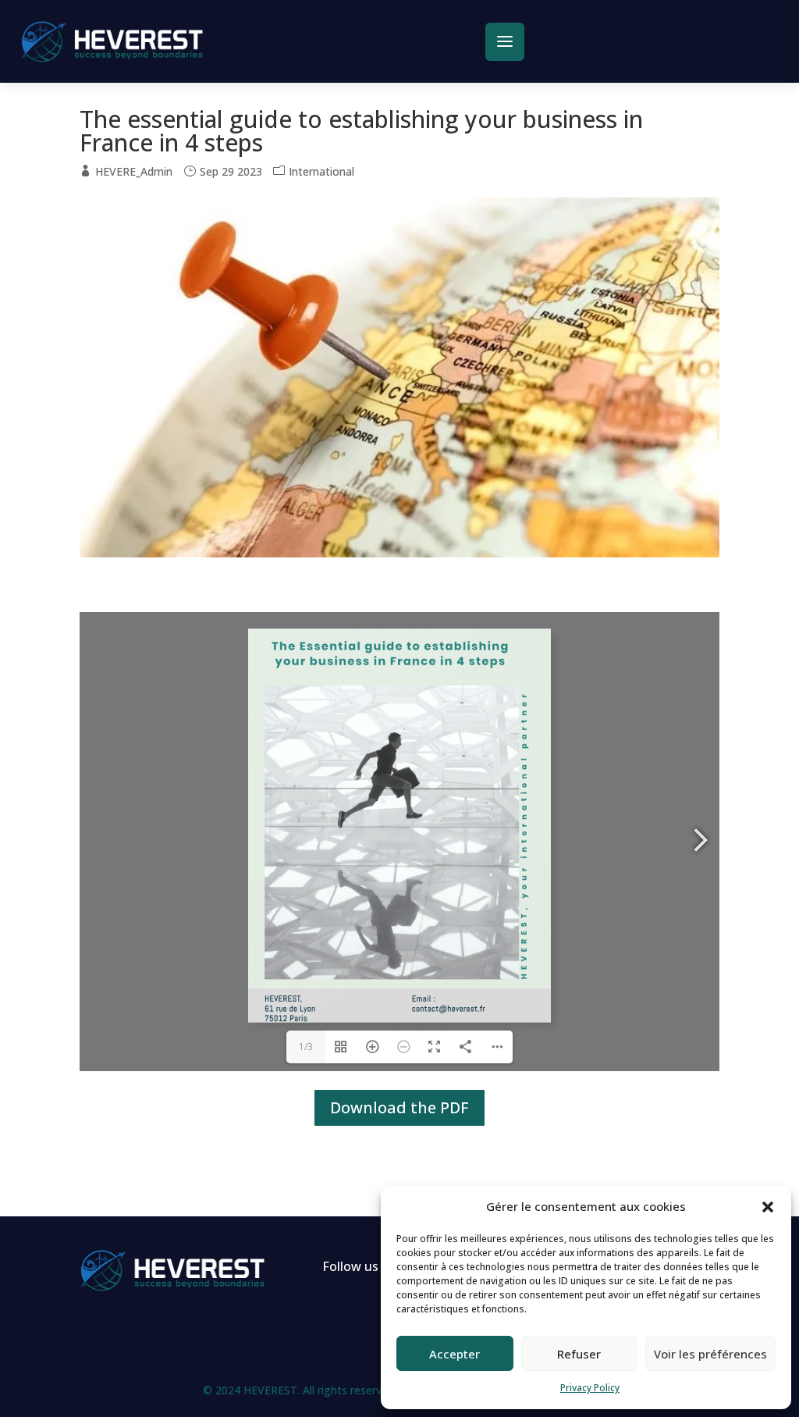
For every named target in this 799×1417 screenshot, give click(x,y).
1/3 (306, 1046)
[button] (768, 1207)
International (321, 171)
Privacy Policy (590, 1387)
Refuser (579, 1354)
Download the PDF (399, 1107)
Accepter (454, 1354)
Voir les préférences (710, 1354)
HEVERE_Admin (133, 171)
